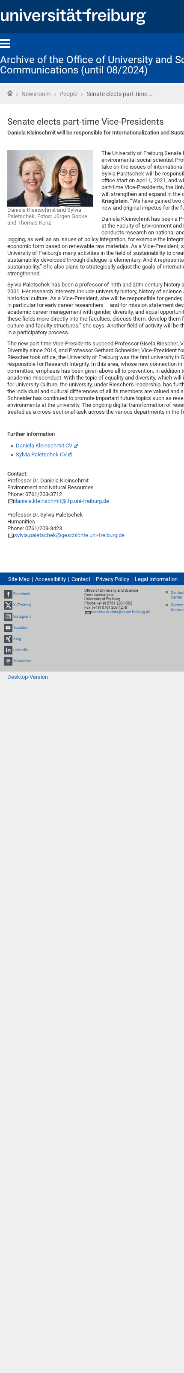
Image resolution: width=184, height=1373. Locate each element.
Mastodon (22, 661)
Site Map (19, 579)
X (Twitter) (22, 605)
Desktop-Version (27, 677)
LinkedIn (20, 650)
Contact (80, 579)
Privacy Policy (112, 579)
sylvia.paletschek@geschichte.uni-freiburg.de (69, 535)
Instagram (22, 616)
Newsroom (35, 94)
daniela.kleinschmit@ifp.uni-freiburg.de (61, 501)
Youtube (20, 627)
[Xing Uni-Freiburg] (8, 639)
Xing (17, 639)
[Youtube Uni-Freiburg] (8, 627)
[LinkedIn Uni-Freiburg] (8, 650)
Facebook (21, 594)
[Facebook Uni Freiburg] (8, 594)
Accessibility (50, 579)
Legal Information (156, 579)
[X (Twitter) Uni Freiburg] (8, 605)
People (68, 94)
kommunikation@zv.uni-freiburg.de (120, 612)
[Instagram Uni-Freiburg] (8, 616)
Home (9, 93)
